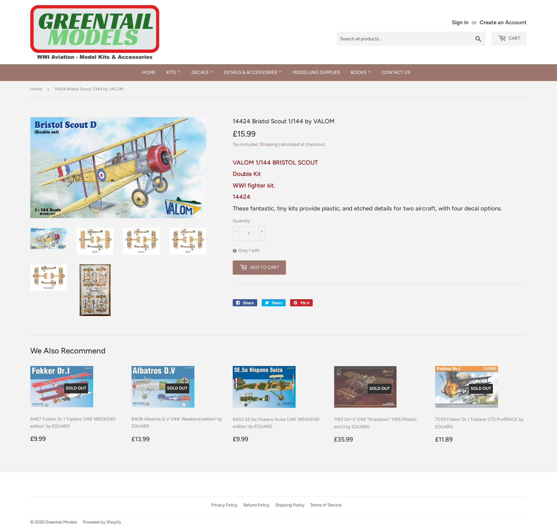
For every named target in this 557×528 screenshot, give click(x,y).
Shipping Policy (290, 505)
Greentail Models (61, 522)
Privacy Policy (224, 505)
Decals (200, 72)
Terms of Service (325, 505)
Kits (171, 72)
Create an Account (503, 22)
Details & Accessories (251, 72)
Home (149, 72)
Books (359, 72)
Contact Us (396, 72)
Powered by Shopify (102, 522)
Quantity (241, 221)
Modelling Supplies (316, 72)
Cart (514, 38)
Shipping (269, 144)
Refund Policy (256, 505)
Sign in (460, 22)
